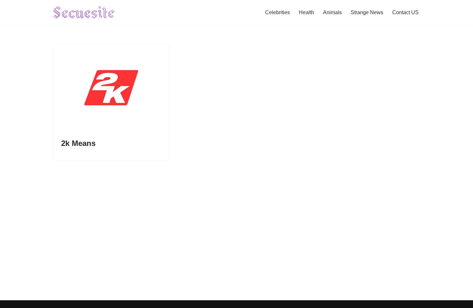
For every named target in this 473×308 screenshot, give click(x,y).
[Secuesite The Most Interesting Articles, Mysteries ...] (84, 12)
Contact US (405, 12)
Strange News (367, 12)
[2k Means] (111, 87)
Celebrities (277, 12)
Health (306, 12)
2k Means (78, 143)
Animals (332, 12)
